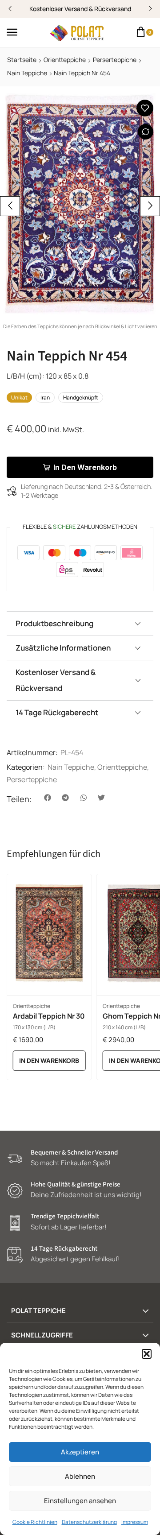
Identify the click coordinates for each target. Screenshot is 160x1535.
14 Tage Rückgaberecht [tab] (57, 712)
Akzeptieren (80, 1452)
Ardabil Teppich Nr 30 (49, 1016)
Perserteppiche (114, 59)
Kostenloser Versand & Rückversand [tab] (56, 680)
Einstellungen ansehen (80, 1500)
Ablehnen (80, 1476)
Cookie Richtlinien (34, 1522)
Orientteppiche (65, 59)
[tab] (80, 623)
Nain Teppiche (27, 73)
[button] (146, 1353)
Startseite (21, 59)
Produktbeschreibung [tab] (54, 623)
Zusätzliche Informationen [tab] (63, 648)
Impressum (134, 1522)
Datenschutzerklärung (89, 1522)
